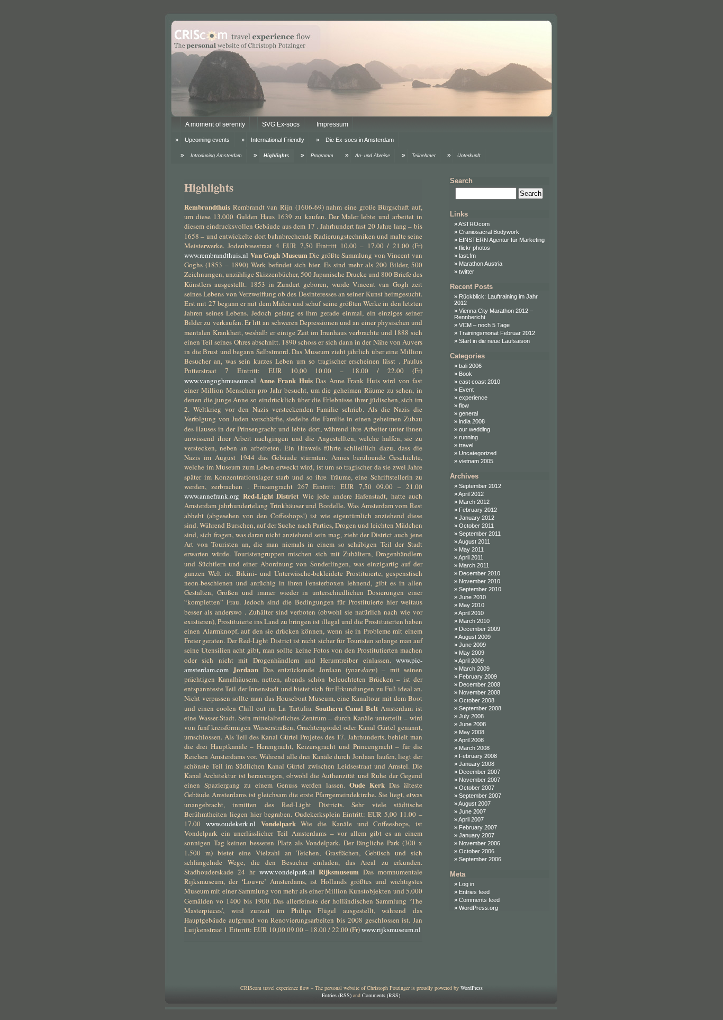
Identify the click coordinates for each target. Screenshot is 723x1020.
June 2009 (472, 645)
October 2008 (476, 700)
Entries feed (474, 892)
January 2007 (476, 835)
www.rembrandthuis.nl (216, 255)
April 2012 (471, 494)
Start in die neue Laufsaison (494, 341)
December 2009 (479, 629)
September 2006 (480, 859)
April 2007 (471, 819)
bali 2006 (470, 366)
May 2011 (471, 549)
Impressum (332, 124)
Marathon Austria (480, 263)
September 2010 (480, 589)
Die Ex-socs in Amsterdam (360, 140)
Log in (466, 884)
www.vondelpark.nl (287, 872)
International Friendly (277, 140)
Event (466, 389)
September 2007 (480, 795)
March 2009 (474, 668)
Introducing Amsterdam (216, 155)
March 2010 (474, 621)
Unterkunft (469, 155)
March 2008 (474, 748)
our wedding (474, 429)
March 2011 (474, 565)
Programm (322, 155)
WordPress (471, 987)
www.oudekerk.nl (231, 823)
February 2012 (478, 510)
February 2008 (478, 756)
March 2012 (474, 502)
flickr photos (474, 248)
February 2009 (478, 676)
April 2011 (470, 557)
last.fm (467, 255)
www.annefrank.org (211, 496)
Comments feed (479, 900)
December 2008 (479, 684)
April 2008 (471, 740)
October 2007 (476, 787)
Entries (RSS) (336, 995)
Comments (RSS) (381, 995)
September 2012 (480, 486)
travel (466, 445)
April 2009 (471, 660)
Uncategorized (477, 453)
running (468, 437)
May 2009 (471, 652)
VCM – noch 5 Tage (484, 325)
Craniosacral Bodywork (489, 232)
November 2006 (479, 843)
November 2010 (479, 581)
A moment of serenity (215, 124)
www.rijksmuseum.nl (391, 929)
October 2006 (476, 851)
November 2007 (479, 780)
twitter (466, 271)
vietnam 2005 (476, 461)
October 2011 (476, 525)
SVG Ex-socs (281, 124)
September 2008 (480, 708)
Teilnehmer (424, 155)
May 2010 (471, 605)
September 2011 (480, 533)
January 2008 (476, 764)
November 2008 (479, 692)
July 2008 (471, 716)
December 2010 (479, 573)
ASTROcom (474, 224)
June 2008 (472, 724)
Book (465, 374)
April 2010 (471, 613)
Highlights (276, 155)
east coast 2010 (479, 381)
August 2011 (474, 541)
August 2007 (474, 803)
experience (473, 397)
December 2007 (479, 772)
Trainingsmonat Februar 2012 (497, 333)
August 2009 (474, 637)
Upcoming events (207, 140)
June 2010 (472, 597)
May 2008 (471, 732)
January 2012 (476, 517)
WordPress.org (478, 908)
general (468, 413)
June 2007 (472, 811)
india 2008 (472, 421)
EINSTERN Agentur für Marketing (502, 240)
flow (464, 405)
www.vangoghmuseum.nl (220, 380)
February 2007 (478, 827)
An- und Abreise (372, 155)
